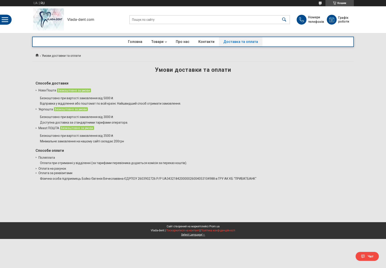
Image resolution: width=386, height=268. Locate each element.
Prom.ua (214, 226)
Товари (157, 42)
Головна (135, 42)
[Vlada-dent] (48, 19)
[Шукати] (284, 20)
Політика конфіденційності (218, 230)
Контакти (206, 42)
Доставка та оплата (240, 42)
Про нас (182, 42)
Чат (370, 256)
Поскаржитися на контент (182, 230)
